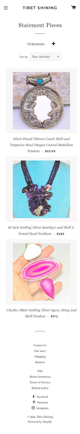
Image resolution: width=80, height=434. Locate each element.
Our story (40, 351)
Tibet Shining (40, 7)
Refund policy (40, 388)
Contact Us (40, 345)
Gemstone (36, 44)
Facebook (42, 396)
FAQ (40, 371)
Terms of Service (40, 382)
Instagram (42, 408)
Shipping (40, 356)
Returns (40, 362)
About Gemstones (40, 376)
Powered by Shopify (40, 421)
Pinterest (42, 402)
